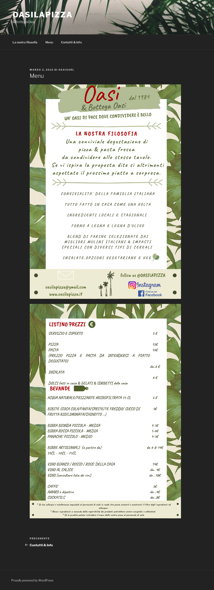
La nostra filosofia (25, 42)
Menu (49, 42)
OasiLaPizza (43, 14)
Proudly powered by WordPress (32, 580)
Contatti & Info (71, 42)
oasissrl (66, 69)
